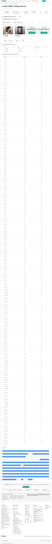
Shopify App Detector (4, 511)
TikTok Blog (26, 508)
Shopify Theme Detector (4, 510)
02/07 (25, 520)
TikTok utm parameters (4, 508)
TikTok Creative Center (16, 513)
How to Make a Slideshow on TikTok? (38, 519)
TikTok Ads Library (15, 511)
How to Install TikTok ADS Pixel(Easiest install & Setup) (38, 521)
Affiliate (2, 528)
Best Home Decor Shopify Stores (17, 533)
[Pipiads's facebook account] (1, 540)
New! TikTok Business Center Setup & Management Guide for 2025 (38, 509)
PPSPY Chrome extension (4, 527)
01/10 (30, 521)
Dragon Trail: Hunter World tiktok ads (30, 489)
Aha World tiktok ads (19, 489)
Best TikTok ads (27, 510)
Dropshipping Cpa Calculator (5, 514)
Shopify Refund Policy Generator (5, 520)
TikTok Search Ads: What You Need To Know (38, 507)
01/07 (30, 522)
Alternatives (14, 515)
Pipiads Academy (27, 513)
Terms (45, 540)
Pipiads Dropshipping (16, 522)
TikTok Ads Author (27, 511)
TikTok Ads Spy (15, 508)
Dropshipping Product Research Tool (17, 521)
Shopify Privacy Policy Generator (5, 519)
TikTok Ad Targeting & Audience (5, 509)
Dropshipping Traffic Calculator (5, 513)
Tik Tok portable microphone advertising (21, 495)
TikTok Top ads (27, 509)
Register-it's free (32, 32)
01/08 (28, 522)
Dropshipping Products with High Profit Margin (18, 524)
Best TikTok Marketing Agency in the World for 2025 (38, 516)
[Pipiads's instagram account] (6, 540)
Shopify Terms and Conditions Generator (5, 522)
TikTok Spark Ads (15, 509)
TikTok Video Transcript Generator (17, 514)
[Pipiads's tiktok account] (5, 540)
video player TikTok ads (5, 495)
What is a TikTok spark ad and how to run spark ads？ (38, 518)
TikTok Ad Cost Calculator (4, 515)
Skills (13, 510)
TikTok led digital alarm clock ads (6, 499)
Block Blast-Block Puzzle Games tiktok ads (46, 490)
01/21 (25, 521)
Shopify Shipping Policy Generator (5, 524)
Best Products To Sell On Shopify (17, 532)
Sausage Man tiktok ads (36, 489)
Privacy (42, 540)
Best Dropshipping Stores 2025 (17, 520)
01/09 (25, 522)
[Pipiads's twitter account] (3, 540)
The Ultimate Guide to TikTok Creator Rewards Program (38, 511)
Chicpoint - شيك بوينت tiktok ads (12, 489)
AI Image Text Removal (16, 519)
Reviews (14, 516)
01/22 (30, 520)
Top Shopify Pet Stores (16, 528)
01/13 (28, 521)
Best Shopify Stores (15, 527)
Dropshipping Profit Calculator (5, 516)
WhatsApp (46, 508)
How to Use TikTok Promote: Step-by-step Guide (38, 514)
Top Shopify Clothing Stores (16, 530)
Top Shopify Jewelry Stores (16, 529)
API (45, 509)
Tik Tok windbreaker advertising (13, 495)
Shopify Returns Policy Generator (5, 523)
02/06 (28, 520)
